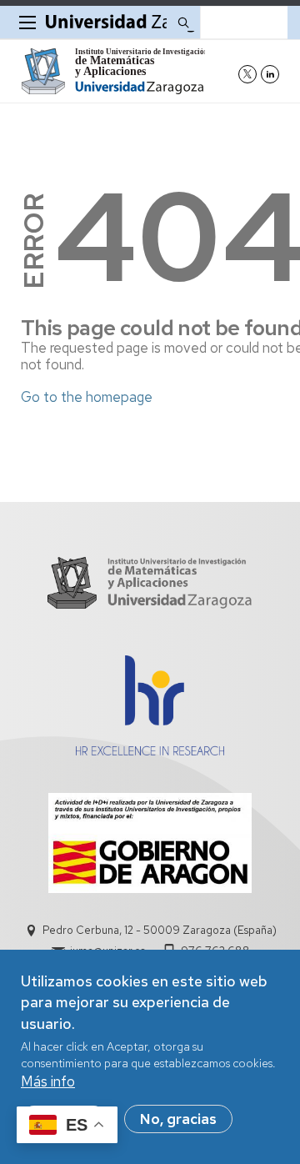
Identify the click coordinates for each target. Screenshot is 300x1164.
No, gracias (178, 1119)
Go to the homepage (86, 397)
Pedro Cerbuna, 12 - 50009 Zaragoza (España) (159, 930)
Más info (48, 1081)
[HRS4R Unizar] (149, 750)
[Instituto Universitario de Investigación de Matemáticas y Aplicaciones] (113, 71)
